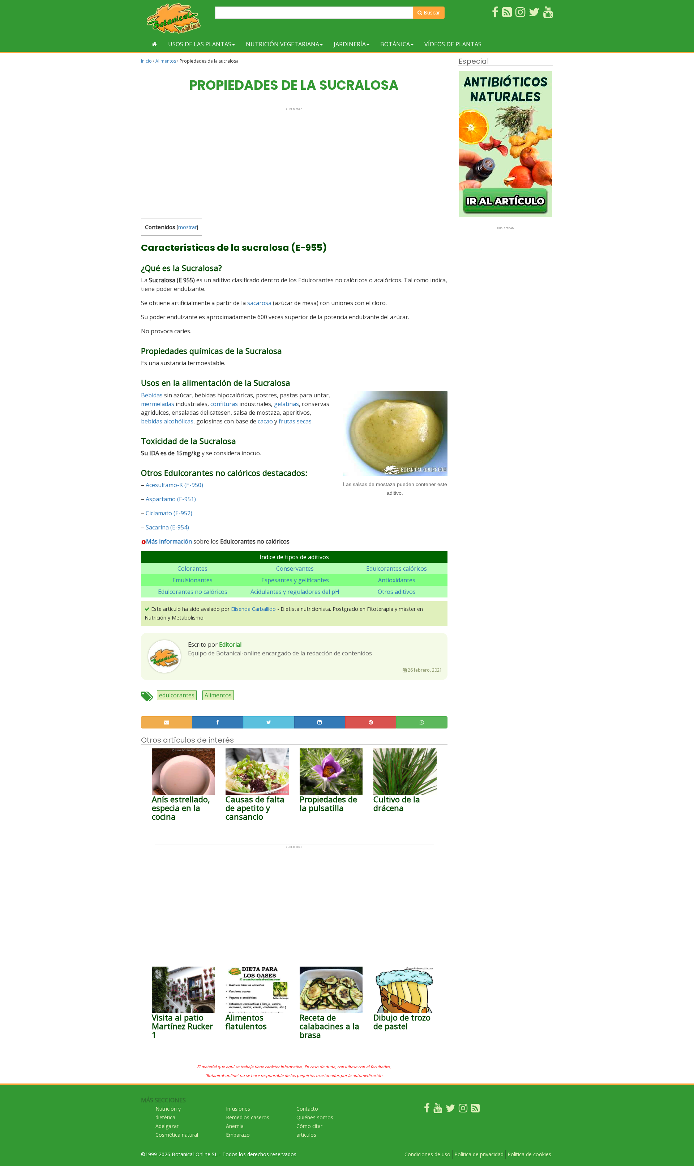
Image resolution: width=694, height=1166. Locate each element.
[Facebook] (427, 1109)
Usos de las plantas (199, 44)
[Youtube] (437, 1109)
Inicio (146, 61)
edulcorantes (176, 695)
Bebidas (152, 395)
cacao (265, 421)
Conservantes (295, 569)
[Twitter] (450, 1109)
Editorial (230, 645)
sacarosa (259, 303)
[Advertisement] (294, 161)
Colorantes (192, 569)
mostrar (187, 227)
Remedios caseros (247, 1117)
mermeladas (157, 404)
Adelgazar (167, 1126)
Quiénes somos (314, 1117)
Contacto (307, 1108)
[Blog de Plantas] (475, 1109)
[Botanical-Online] (175, 18)
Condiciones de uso (427, 1154)
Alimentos (165, 61)
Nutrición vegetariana (282, 44)
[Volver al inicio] (154, 44)
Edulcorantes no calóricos (192, 592)
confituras (224, 404)
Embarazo (238, 1134)
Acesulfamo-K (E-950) (174, 485)
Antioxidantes (396, 580)
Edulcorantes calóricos (396, 569)
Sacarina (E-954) (167, 527)
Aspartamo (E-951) (171, 499)
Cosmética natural (176, 1134)
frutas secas (295, 421)
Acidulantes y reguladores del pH (294, 592)
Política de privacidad (479, 1154)
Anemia (235, 1126)
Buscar (431, 12)
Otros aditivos (397, 592)
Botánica (395, 44)
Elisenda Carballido (253, 608)
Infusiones (238, 1108)
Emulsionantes (192, 580)
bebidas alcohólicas (167, 421)
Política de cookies (529, 1154)
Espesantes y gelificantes (295, 580)
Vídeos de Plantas (452, 44)
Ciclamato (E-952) (169, 513)
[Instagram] (463, 1109)
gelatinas (286, 404)
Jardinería (350, 44)
